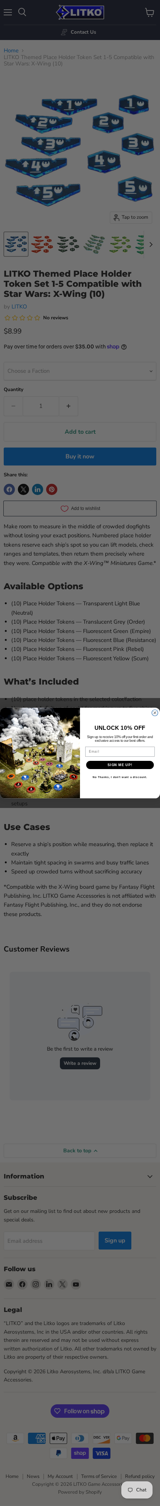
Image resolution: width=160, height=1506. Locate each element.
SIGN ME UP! (120, 764)
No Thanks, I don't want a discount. (120, 777)
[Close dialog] (155, 713)
